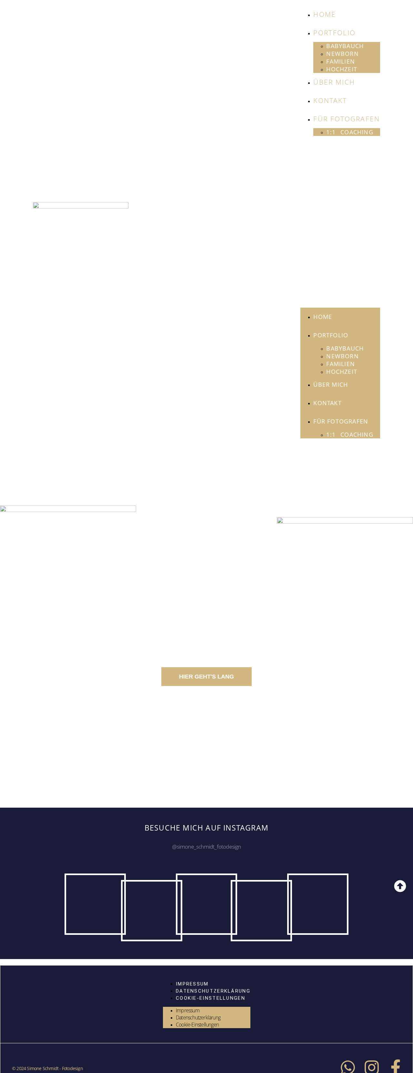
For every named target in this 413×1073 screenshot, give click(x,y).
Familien (340, 61)
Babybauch (345, 46)
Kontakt (330, 100)
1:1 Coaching (349, 132)
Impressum (192, 984)
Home (324, 14)
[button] (340, 221)
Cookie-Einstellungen (210, 998)
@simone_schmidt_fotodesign (206, 846)
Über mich (334, 82)
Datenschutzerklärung (213, 991)
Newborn (342, 53)
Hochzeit (341, 69)
